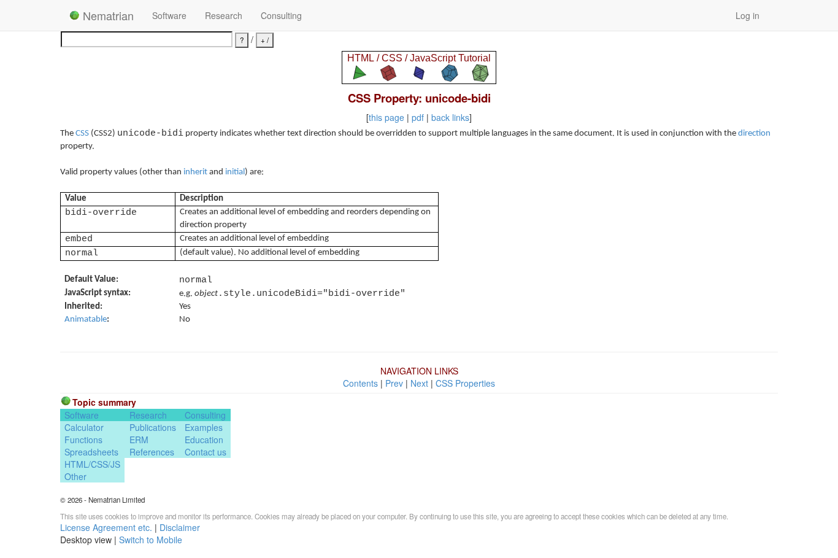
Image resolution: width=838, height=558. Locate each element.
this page (386, 117)
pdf (418, 117)
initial (235, 172)
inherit (195, 172)
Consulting (281, 15)
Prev (394, 383)
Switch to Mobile (150, 539)
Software (169, 15)
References (151, 452)
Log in (747, 15)
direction (754, 133)
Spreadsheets (91, 452)
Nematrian (107, 15)
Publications (152, 427)
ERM (138, 439)
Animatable (85, 319)
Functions (83, 439)
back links (450, 117)
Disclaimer (180, 527)
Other (75, 476)
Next (419, 383)
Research (223, 15)
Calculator (84, 427)
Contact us (205, 452)
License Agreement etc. (106, 527)
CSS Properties (465, 383)
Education (204, 439)
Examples (204, 427)
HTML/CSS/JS (92, 464)
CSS (82, 133)
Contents (360, 383)
